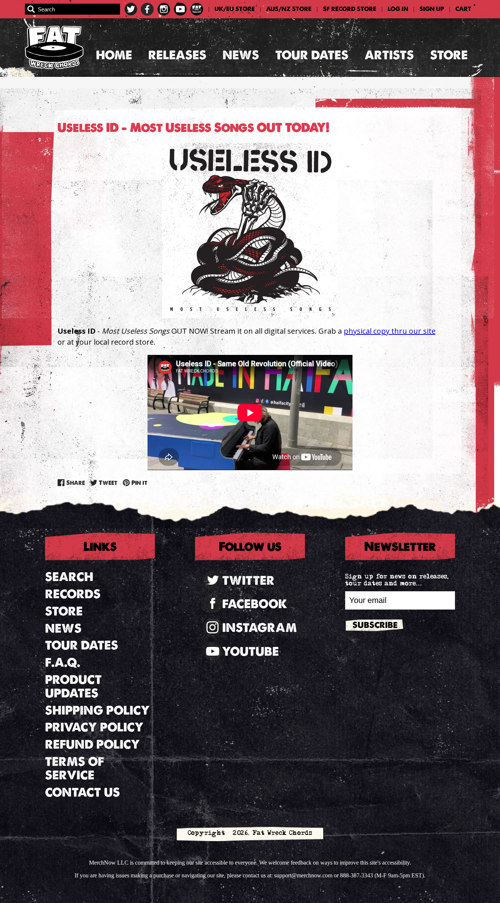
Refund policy (92, 744)
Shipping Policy (97, 710)
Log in (398, 9)
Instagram (259, 627)
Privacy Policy (94, 727)
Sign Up (431, 9)
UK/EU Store (234, 9)
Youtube (250, 651)
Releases (177, 55)
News (241, 55)
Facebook (254, 603)
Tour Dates (311, 55)
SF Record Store (349, 9)
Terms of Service (74, 768)
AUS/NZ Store (288, 9)
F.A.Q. (62, 662)
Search (69, 576)
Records (73, 594)
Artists (389, 55)
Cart (463, 9)
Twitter (248, 580)
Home (114, 55)
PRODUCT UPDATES (73, 686)
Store (449, 55)
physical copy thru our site (390, 331)
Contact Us (82, 792)
